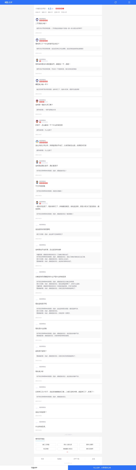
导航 (129, 2)
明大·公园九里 (68, 444)
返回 (7, 2)
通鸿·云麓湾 (89, 444)
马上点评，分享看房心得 (102, 468)
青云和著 (45, 449)
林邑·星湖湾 (89, 449)
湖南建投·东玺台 (67, 449)
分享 (115, 2)
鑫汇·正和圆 (45, 444)
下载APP (34, 468)
